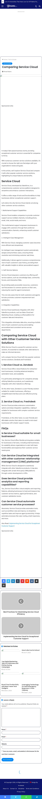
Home (5, 59)
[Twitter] (8, 581)
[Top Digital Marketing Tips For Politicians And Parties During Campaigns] (11, 654)
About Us (6, 788)
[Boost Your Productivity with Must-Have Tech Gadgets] (11, 677)
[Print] (4, 585)
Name (4, 729)
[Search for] (40, 7)
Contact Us (13, 788)
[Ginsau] (13, 6)
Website (4, 744)
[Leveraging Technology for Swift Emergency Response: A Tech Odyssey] (31, 677)
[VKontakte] (32, 581)
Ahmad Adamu (7, 71)
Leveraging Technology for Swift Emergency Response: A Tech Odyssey (30, 687)
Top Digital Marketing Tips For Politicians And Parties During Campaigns (10, 664)
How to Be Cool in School (30, 650)
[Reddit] (27, 581)
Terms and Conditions (32, 788)
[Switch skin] (36, 7)
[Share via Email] (36, 581)
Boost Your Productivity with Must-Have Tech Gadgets (10, 686)
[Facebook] (4, 581)
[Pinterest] (22, 581)
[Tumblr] (18, 581)
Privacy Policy (21, 791)
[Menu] (2, 7)
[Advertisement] (21, 34)
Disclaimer (21, 788)
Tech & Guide (12, 59)
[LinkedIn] (13, 581)
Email (4, 736)
